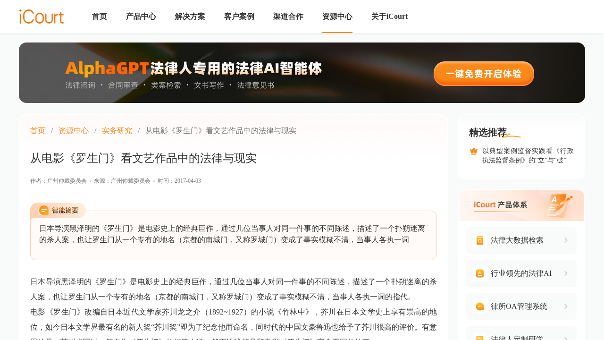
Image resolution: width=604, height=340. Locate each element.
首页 (37, 131)
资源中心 (74, 131)
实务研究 (117, 131)
